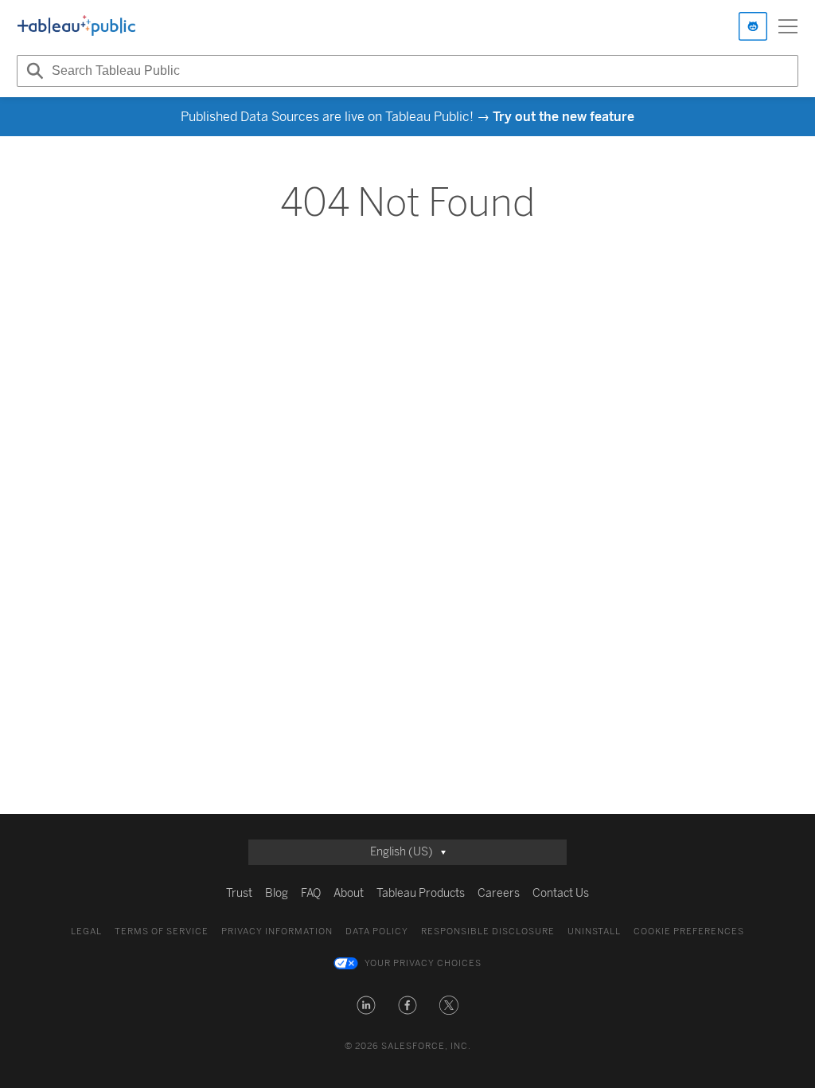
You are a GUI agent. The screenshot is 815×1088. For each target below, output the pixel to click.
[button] (366, 1005)
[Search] (32, 70)
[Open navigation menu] (788, 26)
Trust (239, 893)
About (348, 893)
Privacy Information (277, 931)
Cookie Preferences (689, 931)
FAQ (311, 893)
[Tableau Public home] (76, 26)
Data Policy (376, 931)
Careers (499, 893)
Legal (86, 931)
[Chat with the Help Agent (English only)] (753, 26)
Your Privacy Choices (423, 963)
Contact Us (560, 893)
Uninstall (594, 931)
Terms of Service (162, 931)
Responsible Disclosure (488, 931)
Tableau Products (420, 893)
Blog (276, 893)
